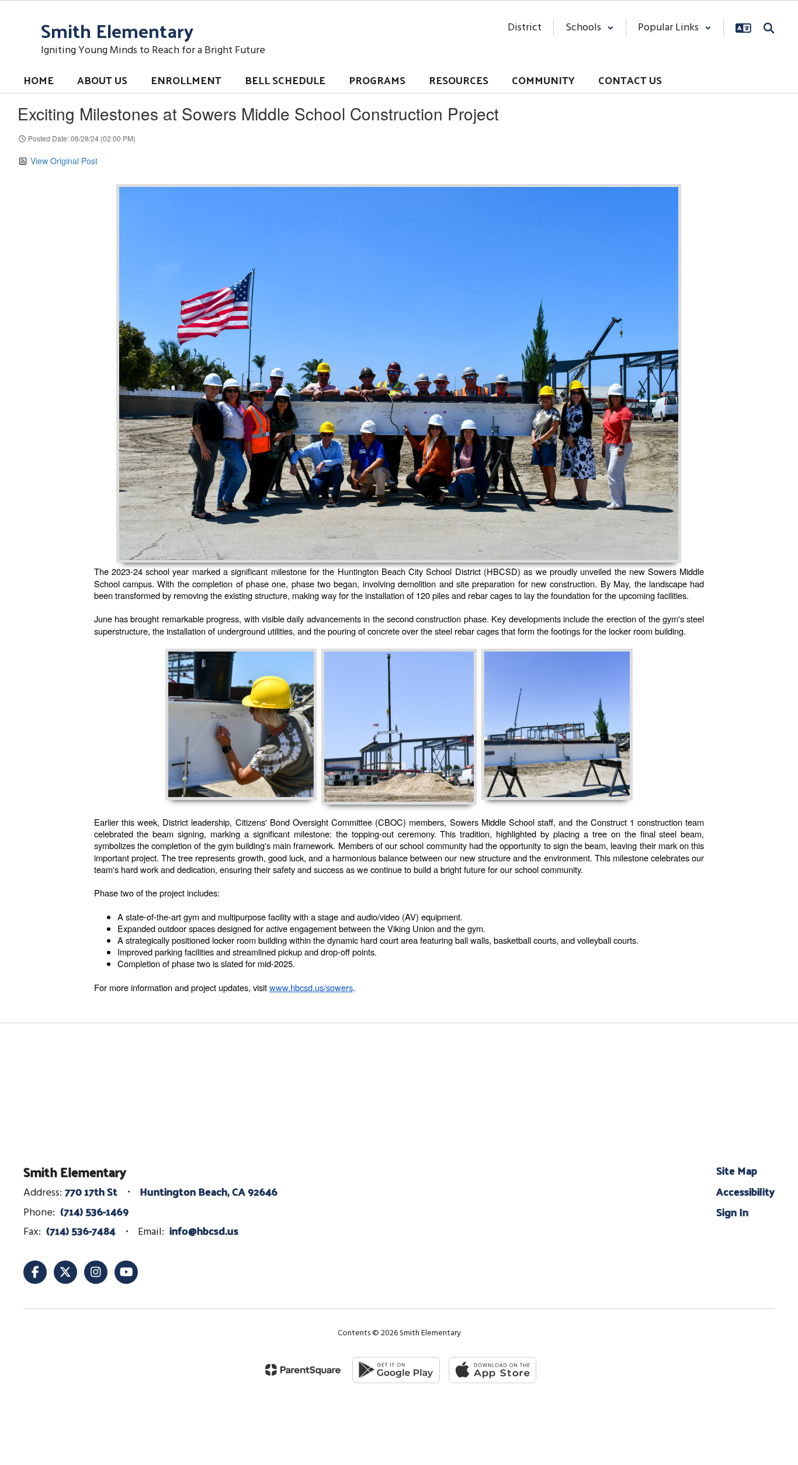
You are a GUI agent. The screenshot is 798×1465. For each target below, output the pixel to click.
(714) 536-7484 (81, 1230)
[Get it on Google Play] (396, 1370)
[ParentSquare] (303, 1370)
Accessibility (745, 1191)
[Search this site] (769, 28)
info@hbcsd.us (203, 1230)
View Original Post (64, 161)
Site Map (736, 1170)
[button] (589, 27)
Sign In (732, 1211)
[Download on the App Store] (492, 1370)
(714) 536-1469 (94, 1211)
